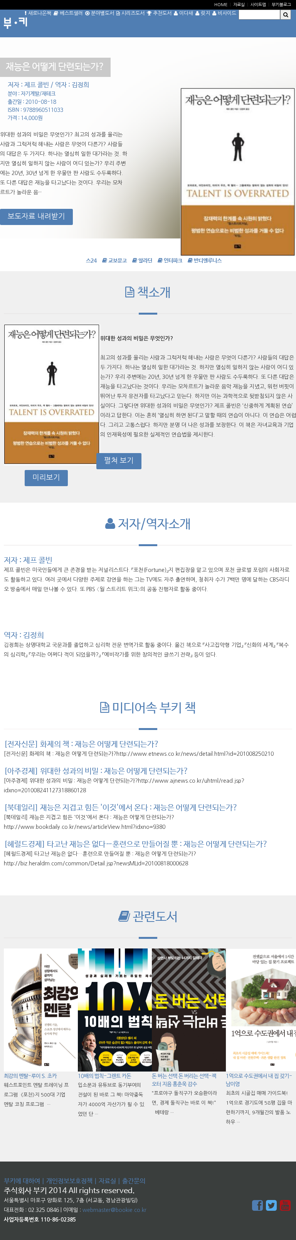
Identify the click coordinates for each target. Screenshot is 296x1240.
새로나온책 (39, 13)
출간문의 (133, 1181)
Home (220, 5)
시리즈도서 (132, 13)
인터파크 (172, 261)
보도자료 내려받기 (36, 216)
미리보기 (46, 477)
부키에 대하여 (22, 1181)
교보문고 (117, 261)
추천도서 (161, 13)
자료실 (239, 5)
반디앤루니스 (207, 261)
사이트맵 (258, 5)
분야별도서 (101, 13)
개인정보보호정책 (69, 1181)
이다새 (185, 13)
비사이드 (226, 13)
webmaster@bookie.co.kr (114, 1210)
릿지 (204, 13)
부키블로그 (281, 5)
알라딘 (144, 261)
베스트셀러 (70, 13)
